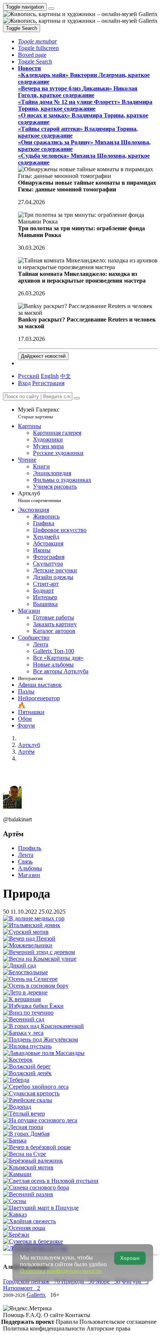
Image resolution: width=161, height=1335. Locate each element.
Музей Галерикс (39, 412)
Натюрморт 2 (21, 1288)
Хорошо (130, 1258)
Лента (25, 855)
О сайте (54, 1315)
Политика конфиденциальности (44, 1328)
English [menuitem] (50, 376)
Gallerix (36, 1295)
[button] (37, 41)
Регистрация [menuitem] (48, 383)
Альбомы (30, 868)
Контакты (77, 1315)
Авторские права (108, 1328)
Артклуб (39, 496)
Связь (25, 861)
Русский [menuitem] (28, 376)
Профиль (29, 848)
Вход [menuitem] (24, 383)
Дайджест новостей (43, 356)
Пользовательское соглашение (118, 1322)
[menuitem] (65, 376)
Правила (67, 1322)
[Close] (77, 398)
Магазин (29, 875)
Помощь (14, 1315)
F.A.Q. (35, 1315)
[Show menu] (51, 8)
